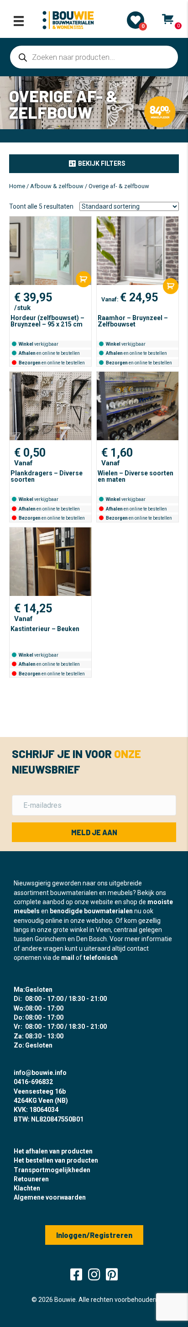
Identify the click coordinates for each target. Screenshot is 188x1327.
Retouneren (31, 1179)
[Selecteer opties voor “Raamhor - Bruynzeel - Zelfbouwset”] (170, 286)
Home (17, 186)
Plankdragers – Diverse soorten (46, 476)
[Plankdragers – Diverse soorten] (50, 406)
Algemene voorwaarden (50, 1197)
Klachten (27, 1188)
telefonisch (101, 957)
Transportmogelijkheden (52, 1170)
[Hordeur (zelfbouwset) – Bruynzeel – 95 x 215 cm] (50, 250)
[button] (94, 163)
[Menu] (18, 21)
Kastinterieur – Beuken (44, 628)
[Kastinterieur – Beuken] (50, 561)
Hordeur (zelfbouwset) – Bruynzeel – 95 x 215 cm (47, 321)
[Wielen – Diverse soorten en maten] (137, 406)
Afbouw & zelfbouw (57, 186)
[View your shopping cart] (168, 19)
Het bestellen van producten (56, 1160)
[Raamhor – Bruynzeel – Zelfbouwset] (137, 250)
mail (67, 957)
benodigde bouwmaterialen (91, 911)
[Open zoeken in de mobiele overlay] (94, 57)
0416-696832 (33, 1081)
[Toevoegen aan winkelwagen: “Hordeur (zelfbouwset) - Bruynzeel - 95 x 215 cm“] (83, 279)
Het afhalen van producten (53, 1151)
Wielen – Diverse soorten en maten (135, 476)
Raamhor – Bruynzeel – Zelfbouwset (133, 321)
